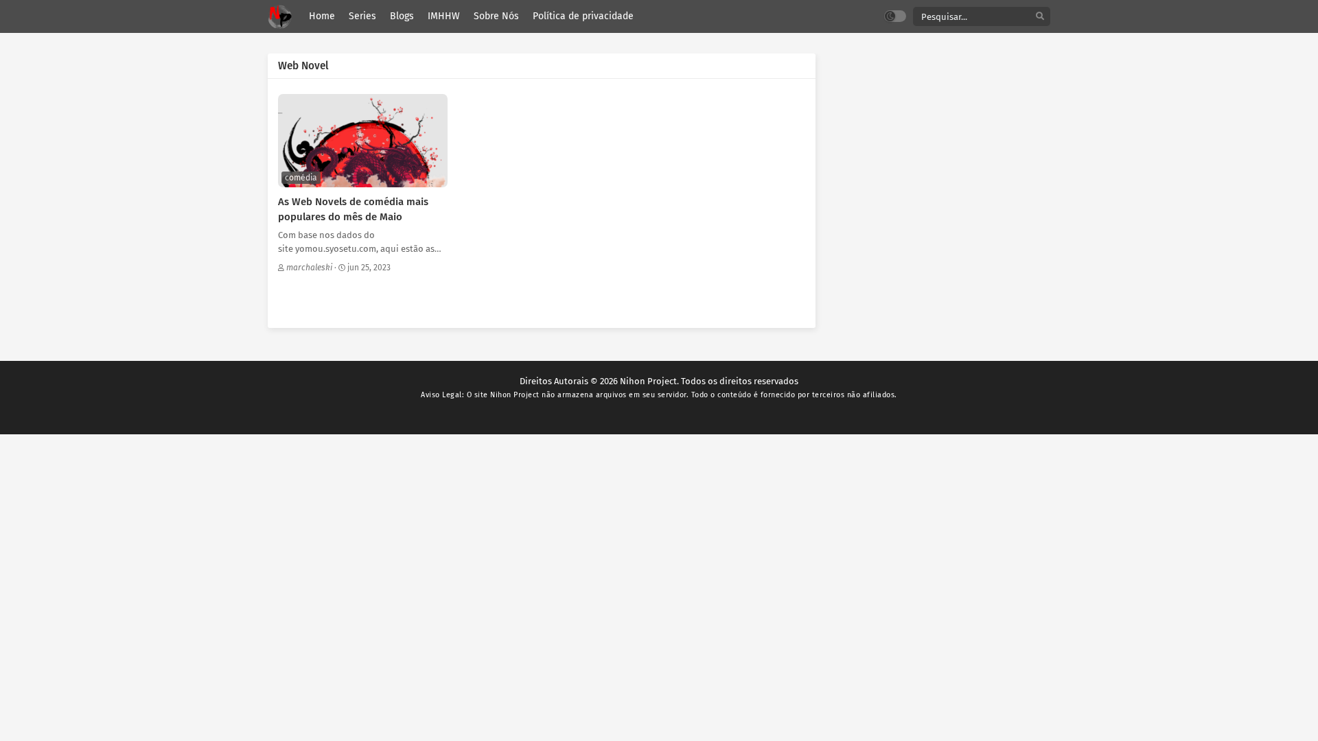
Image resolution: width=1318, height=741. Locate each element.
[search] (1040, 17)
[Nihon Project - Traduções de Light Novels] (280, 17)
